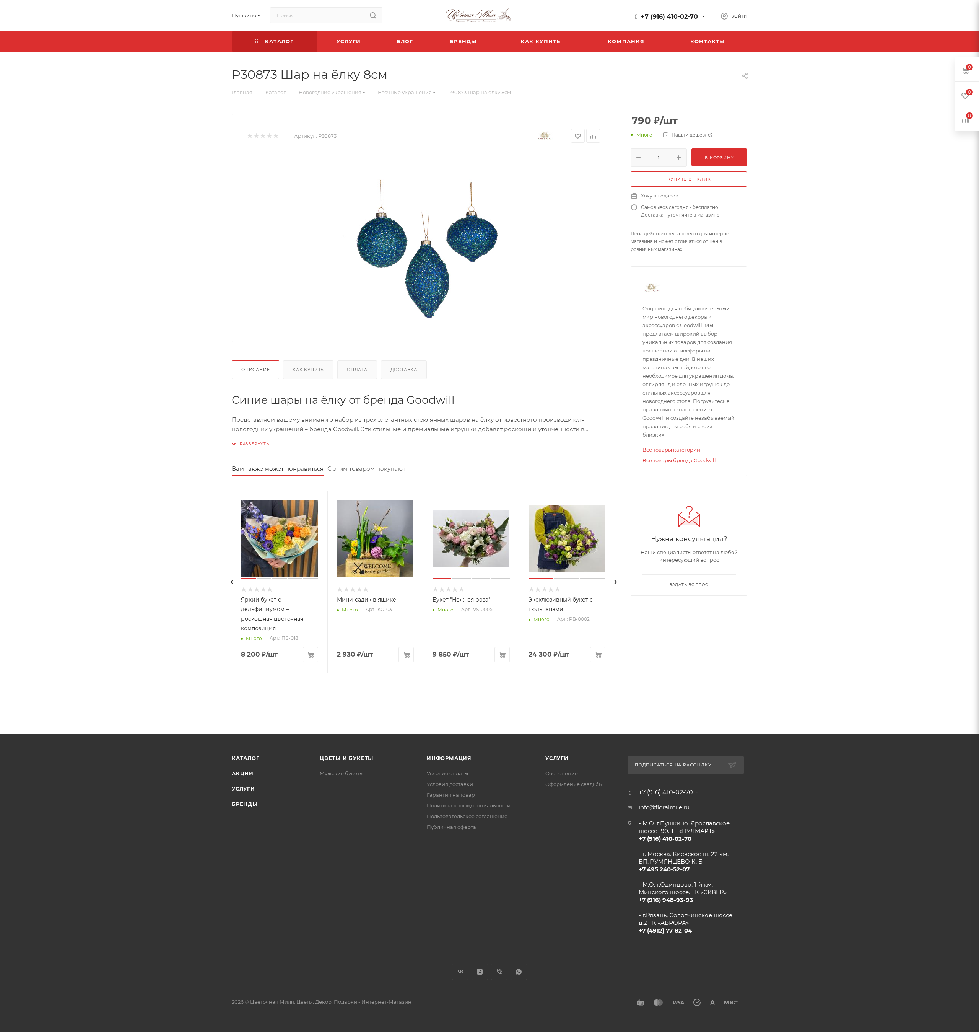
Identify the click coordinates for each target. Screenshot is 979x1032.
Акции (243, 773)
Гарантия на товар (451, 795)
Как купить (308, 369)
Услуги (243, 789)
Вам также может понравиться (278, 468)
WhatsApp (519, 972)
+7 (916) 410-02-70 (669, 16)
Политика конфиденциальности (469, 805)
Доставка (403, 369)
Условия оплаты (447, 773)
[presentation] (231, 582)
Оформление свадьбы (574, 784)
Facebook (480, 972)
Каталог (246, 758)
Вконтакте (460, 972)
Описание (255, 369)
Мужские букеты (341, 773)
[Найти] (373, 15)
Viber (499, 972)
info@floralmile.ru (664, 807)
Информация (449, 758)
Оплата (357, 369)
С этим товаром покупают (366, 468)
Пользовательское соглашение (467, 816)
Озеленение (561, 773)
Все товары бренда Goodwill (679, 460)
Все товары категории (671, 450)
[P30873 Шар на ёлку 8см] (424, 241)
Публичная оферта (451, 827)
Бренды (245, 804)
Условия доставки (450, 784)
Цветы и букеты (346, 758)
